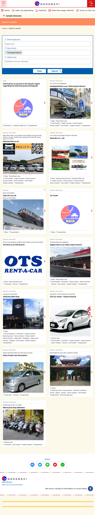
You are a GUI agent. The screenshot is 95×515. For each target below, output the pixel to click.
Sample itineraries (13, 16)
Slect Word (11, 48)
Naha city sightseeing (24, 10)
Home (4, 28)
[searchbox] (23, 52)
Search (54, 71)
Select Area (11, 57)
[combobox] (47, 53)
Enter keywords (13, 39)
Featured (42, 10)
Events (7, 10)
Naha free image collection (63, 10)
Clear (39, 71)
